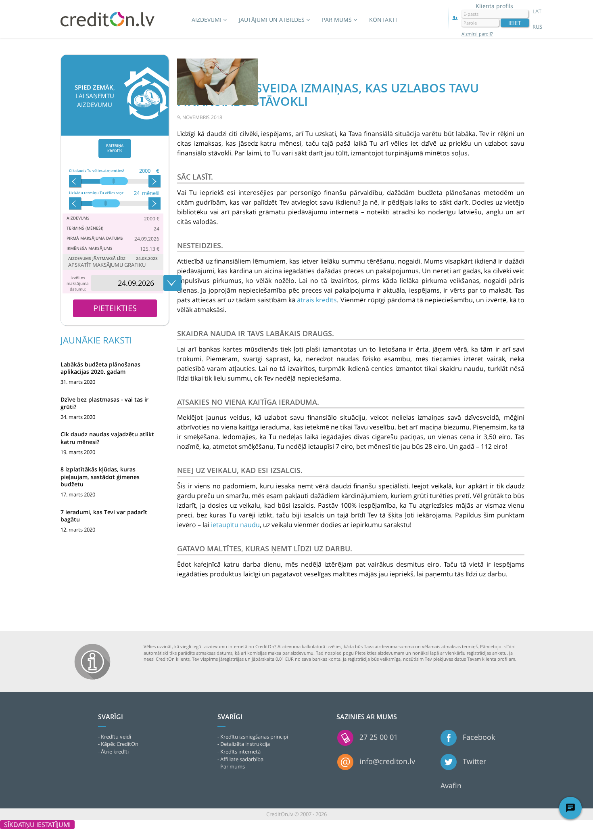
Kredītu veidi (116, 736)
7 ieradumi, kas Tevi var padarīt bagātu (104, 515)
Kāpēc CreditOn (119, 743)
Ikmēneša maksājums (90, 248)
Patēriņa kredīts (114, 148)
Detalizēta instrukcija (245, 743)
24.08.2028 (147, 258)
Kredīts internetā (240, 751)
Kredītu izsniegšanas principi (254, 736)
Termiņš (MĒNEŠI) (85, 228)
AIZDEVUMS (78, 218)
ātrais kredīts (317, 299)
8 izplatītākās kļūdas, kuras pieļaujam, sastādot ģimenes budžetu (100, 476)
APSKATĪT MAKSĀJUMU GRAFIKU (107, 264)
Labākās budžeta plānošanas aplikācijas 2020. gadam (100, 367)
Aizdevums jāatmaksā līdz (96, 258)
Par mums (337, 19)
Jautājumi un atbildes (272, 19)
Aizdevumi (207, 19)
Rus (537, 26)
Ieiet (514, 23)
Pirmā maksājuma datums (95, 238)
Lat (536, 11)
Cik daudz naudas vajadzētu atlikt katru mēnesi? (107, 437)
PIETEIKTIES (115, 308)
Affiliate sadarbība (241, 759)
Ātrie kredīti (115, 751)
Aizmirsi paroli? (477, 34)
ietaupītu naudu (235, 524)
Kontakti (383, 19)
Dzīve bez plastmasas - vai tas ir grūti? (104, 403)
